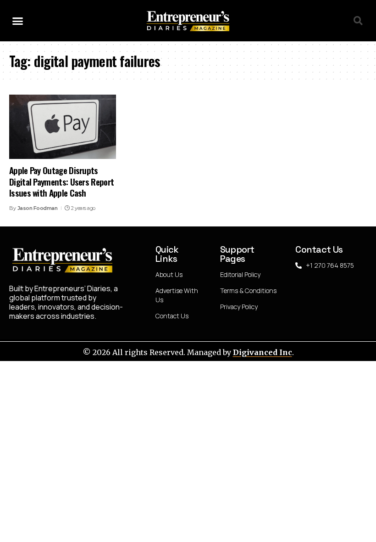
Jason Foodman (37, 208)
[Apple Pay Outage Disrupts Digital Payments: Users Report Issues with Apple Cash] (62, 127)
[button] (18, 20)
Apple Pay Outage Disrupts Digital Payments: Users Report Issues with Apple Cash (61, 181)
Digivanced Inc (262, 352)
